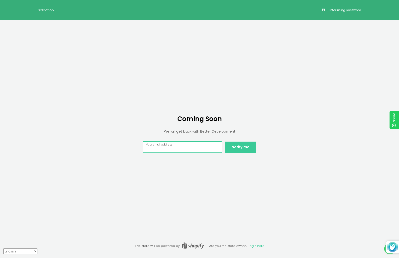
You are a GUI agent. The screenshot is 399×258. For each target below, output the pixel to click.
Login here (256, 246)
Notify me (240, 147)
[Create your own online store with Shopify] (192, 245)
